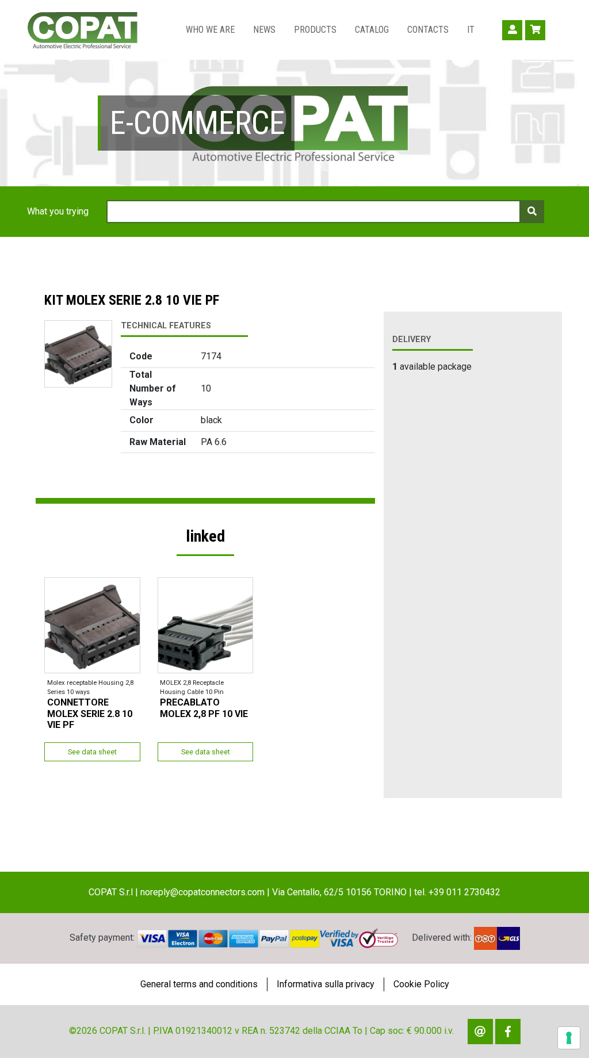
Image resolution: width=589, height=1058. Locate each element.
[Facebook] (508, 1031)
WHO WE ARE (210, 29)
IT (471, 29)
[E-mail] (480, 1031)
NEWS (264, 29)
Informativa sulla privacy (325, 984)
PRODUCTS (315, 29)
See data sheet (92, 751)
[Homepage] (82, 30)
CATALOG (372, 29)
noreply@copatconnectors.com (202, 892)
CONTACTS (428, 29)
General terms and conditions (199, 984)
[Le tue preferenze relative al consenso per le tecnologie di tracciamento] (569, 1038)
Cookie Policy (421, 984)
